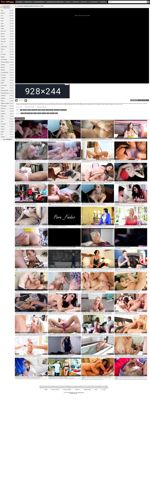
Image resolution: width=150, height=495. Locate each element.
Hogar (20, 1)
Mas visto (84, 1)
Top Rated (75, 1)
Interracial (7, 108)
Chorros (7, 118)
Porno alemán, (56, 205)
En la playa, (91, 183)
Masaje (39, 113)
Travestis (145, 379)
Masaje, (57, 161)
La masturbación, (123, 183)
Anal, (123, 161)
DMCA (96, 389)
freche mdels (56, 109)
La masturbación (7, 72)
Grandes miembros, (72, 335)
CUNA (29, 109)
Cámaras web (7, 46)
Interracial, (118, 183)
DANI (39, 109)
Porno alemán (103, 292)
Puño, (135, 292)
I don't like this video (26, 100)
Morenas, (60, 161)
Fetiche (7, 82)
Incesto (85, 140)
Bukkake (7, 67)
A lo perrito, (53, 183)
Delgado (7, 57)
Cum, (56, 140)
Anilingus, (50, 140)
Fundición (7, 113)
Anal (24, 292)
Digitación (7, 98)
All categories (7, 139)
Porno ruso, (96, 204)
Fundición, (131, 205)
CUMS (25, 109)
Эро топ (106, 387)
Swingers (52, 113)
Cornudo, (30, 335)
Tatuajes (7, 111)
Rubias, (83, 161)
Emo (7, 134)
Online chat (28, 1)
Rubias (136, 161)
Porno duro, (127, 292)
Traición (68, 205)
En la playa (7, 75)
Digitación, (17, 161)
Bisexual (7, 33)
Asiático (7, 49)
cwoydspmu (34, 109)
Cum (22, 113)
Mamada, (23, 161)
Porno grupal (7, 105)
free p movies (63, 109)
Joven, (26, 140)
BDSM (7, 116)
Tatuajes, (118, 356)
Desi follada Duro (49, 109)
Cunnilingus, (28, 183)
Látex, (54, 161)
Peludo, (83, 140)
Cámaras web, (23, 183)
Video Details (134, 100)
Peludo (31, 140)
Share (139, 100)
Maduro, (28, 140)
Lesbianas (7, 95)
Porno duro (65, 183)
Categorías (94, 1)
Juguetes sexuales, (29, 204)
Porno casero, (59, 140)
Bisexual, (58, 183)
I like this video (16, 100)
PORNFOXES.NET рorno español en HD (76, 392)
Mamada (88, 161)
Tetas (103, 183)
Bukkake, (53, 140)
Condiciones (87, 389)
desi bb (43, 109)
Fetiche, (89, 204)
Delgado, (19, 140)
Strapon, (62, 205)
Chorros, (121, 205)
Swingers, (33, 378)
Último (68, 1)
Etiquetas (103, 1)
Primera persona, (64, 140)
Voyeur (7, 131)
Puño (48, 113)
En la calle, (22, 140)
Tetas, (121, 161)
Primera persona (7, 90)
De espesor (7, 124)
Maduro (90, 227)
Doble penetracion (7, 93)
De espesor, (127, 205)
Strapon (7, 126)
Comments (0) (145, 100)
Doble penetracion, (33, 183)
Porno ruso (29, 161)
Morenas (43, 113)
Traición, (83, 292)
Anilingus (7, 69)
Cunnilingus (119, 248)
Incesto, (20, 161)
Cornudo (7, 80)
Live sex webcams (39, 1)
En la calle (7, 54)
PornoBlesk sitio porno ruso (55, 1)
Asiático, (19, 183)
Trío (56, 113)
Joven (35, 113)
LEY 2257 (103, 389)
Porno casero (67, 161)
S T (21, 109)
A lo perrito (7, 38)
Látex (102, 379)
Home (45, 389)
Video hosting (55, 389)
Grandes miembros (28, 113)
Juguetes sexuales (7, 103)
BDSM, (16, 140)
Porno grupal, (141, 356)
